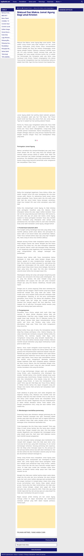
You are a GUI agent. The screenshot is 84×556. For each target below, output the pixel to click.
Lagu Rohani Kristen (8, 37)
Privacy (26, 554)
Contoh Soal (5, 24)
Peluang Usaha (6, 43)
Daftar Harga (6, 29)
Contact (21, 554)
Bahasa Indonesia (7, 13)
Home (15, 1)
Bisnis (58, 1)
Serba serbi (32, 1)
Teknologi (41, 1)
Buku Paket (5, 18)
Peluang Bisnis (6, 40)
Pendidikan (22, 1)
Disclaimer (32, 554)
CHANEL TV (5, 21)
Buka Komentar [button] (36, 549)
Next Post (21, 540)
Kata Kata (50, 1)
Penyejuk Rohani (7, 48)
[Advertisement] (36, 30)
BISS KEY (4, 15)
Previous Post (50, 540)
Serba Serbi (5, 51)
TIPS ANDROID (6, 57)
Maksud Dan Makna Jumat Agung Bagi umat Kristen (36, 13)
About (15, 554)
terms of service (40, 554)
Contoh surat (6, 26)
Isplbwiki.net (5, 1)
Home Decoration (7, 32)
